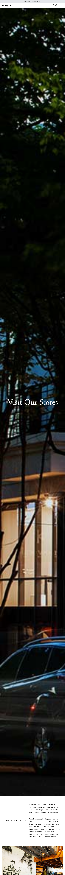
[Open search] (53, 5)
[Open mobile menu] (62, 5)
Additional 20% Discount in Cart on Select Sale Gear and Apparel (32, 1)
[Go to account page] (56, 5)
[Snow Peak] (8, 5)
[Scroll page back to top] (61, 871)
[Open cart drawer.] (59, 5)
